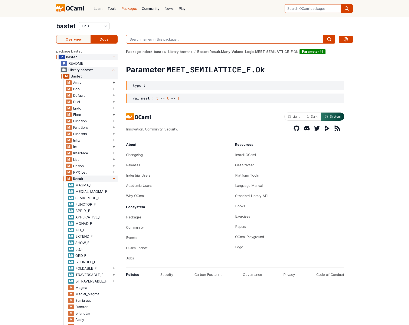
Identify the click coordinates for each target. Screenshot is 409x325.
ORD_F (80, 255)
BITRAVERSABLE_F (91, 281)
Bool (76, 89)
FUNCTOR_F (85, 204)
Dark (314, 116)
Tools (112, 8)
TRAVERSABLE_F (89, 275)
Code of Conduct (330, 274)
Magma (81, 287)
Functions (80, 127)
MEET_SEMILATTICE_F (274, 52)
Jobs (130, 258)
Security (166, 274)
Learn (98, 8)
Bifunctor (82, 313)
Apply (79, 320)
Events (131, 238)
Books (240, 206)
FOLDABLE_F (86, 268)
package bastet (69, 51)
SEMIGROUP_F (87, 198)
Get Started (245, 165)
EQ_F (79, 249)
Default (79, 95)
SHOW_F (82, 243)
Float (77, 115)
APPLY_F (82, 211)
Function (80, 121)
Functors (80, 134)
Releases (133, 165)
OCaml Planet (137, 248)
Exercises (242, 216)
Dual (76, 102)
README (75, 63)
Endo (77, 108)
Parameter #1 (312, 51)
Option (78, 166)
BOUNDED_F (85, 262)
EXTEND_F (84, 236)
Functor (81, 307)
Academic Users (139, 185)
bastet (66, 26)
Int (75, 147)
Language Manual (249, 185)
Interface (80, 153)
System (335, 116)
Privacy (289, 274)
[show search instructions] (346, 39)
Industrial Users (138, 175)
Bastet (76, 76)
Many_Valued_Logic (237, 52)
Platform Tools (247, 175)
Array (77, 83)
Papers (240, 226)
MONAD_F (83, 223)
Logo (239, 247)
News (169, 8)
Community (151, 8)
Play (182, 8)
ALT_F (80, 230)
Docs (104, 39)
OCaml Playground (249, 237)
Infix (76, 140)
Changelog (134, 155)
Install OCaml (245, 155)
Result (78, 179)
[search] (347, 8)
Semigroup (83, 300)
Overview (74, 39)
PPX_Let (80, 172)
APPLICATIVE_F (88, 217)
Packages (129, 8)
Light (296, 116)
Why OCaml (135, 196)
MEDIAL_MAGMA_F (91, 191)
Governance (252, 274)
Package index (138, 52)
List (76, 159)
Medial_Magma (87, 294)
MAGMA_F (83, 185)
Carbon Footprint (208, 274)
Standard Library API (251, 196)
